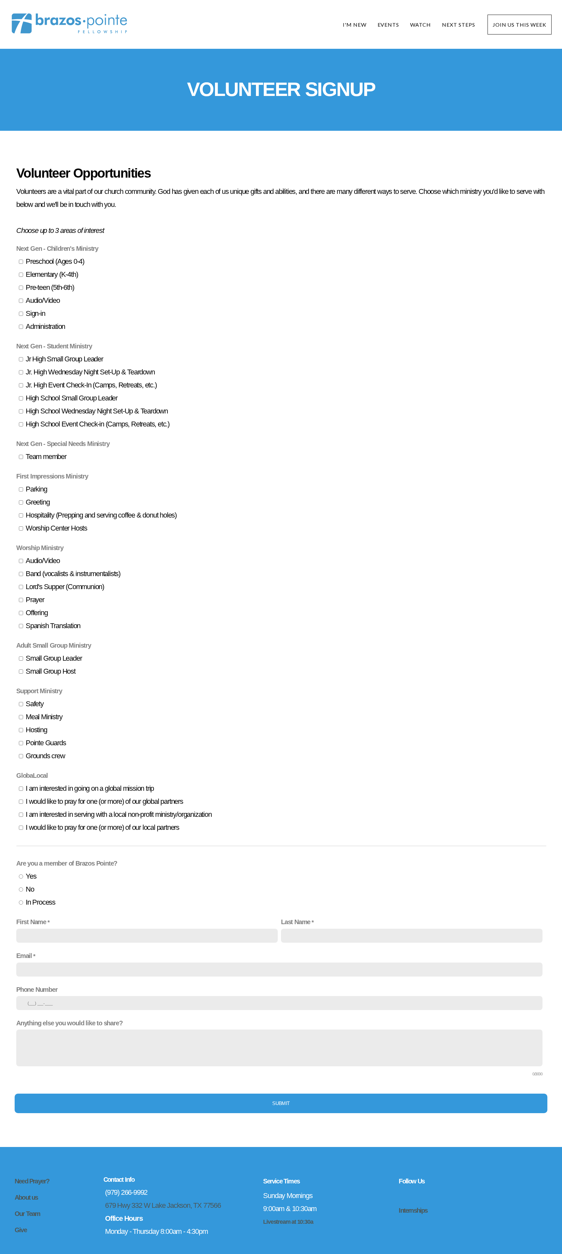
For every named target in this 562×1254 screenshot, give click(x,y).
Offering (36, 613)
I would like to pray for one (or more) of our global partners (104, 801)
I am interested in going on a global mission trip (90, 788)
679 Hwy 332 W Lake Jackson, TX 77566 (163, 1205)
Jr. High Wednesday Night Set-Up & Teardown (90, 372)
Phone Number (37, 989)
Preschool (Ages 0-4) (55, 261)
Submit (280, 1103)
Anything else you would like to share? (69, 1023)
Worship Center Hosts (56, 528)
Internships (413, 1210)
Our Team (27, 1213)
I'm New (355, 24)
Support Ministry (39, 690)
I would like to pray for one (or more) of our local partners (102, 827)
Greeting (37, 502)
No (30, 889)
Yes (31, 876)
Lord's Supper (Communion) (65, 587)
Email (24, 955)
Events (388, 24)
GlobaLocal (32, 775)
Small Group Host (50, 671)
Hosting (36, 730)
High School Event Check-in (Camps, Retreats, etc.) (97, 424)
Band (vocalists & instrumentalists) (73, 574)
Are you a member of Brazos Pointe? (66, 863)
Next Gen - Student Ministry (54, 346)
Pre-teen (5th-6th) (50, 287)
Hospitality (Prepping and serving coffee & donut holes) (101, 515)
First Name (31, 921)
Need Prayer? (32, 1181)
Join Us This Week (519, 24)
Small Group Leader (54, 658)
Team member (46, 456)
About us (26, 1197)
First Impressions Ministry (52, 476)
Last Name (295, 921)
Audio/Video (43, 300)
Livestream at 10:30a (288, 1221)
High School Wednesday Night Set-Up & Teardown (97, 411)
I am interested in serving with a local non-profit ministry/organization (119, 814)
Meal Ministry (44, 717)
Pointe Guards (46, 743)
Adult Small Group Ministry (53, 645)
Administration (45, 326)
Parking (36, 489)
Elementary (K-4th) (52, 274)
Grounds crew (45, 756)
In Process (40, 902)
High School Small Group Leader (71, 398)
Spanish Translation (53, 626)
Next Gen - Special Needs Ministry (62, 443)
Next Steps (459, 24)
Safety (35, 704)
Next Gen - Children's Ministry (57, 248)
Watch (420, 24)
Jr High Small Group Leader (64, 359)
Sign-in (35, 313)
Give (21, 1230)
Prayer (35, 600)
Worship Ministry (39, 547)
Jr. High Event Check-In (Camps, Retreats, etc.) (91, 385)
